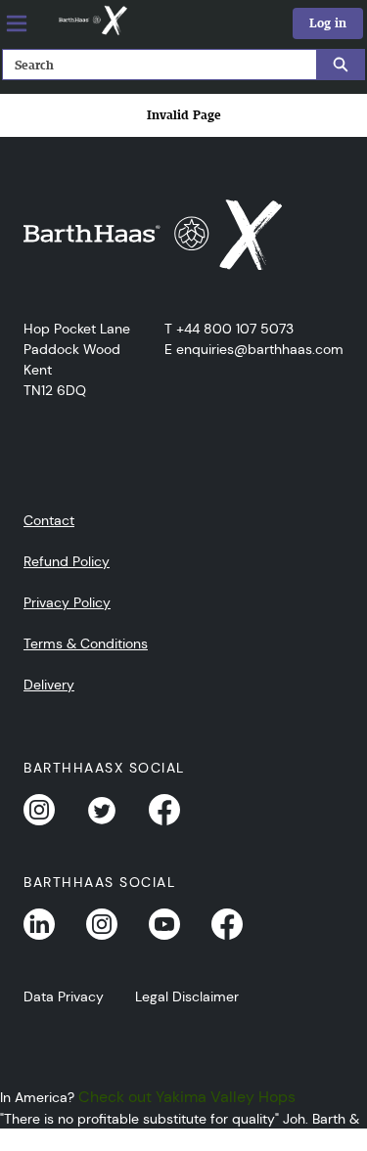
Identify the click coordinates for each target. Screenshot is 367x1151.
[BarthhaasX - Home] (92, 20)
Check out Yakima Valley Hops (187, 1096)
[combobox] (151, 64)
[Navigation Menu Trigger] (16, 23)
